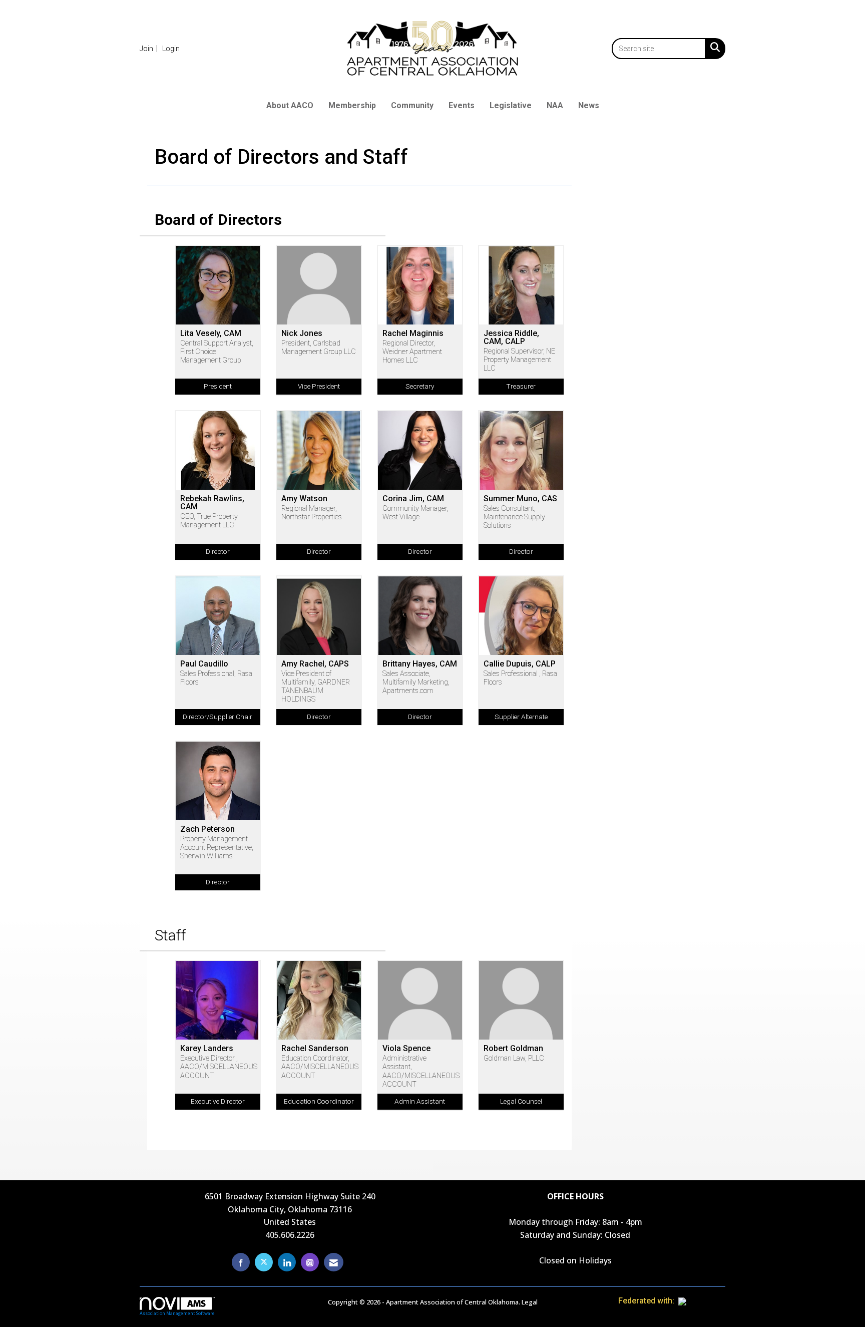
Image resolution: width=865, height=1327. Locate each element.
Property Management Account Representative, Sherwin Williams (216, 848)
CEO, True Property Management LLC (209, 520)
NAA (555, 105)
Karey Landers (206, 1049)
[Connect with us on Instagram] (310, 1262)
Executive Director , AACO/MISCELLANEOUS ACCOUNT (217, 1067)
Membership (352, 105)
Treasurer (521, 386)
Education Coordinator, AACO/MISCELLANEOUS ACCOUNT (318, 1067)
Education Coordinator (319, 1101)
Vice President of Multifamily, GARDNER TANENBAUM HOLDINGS (315, 687)
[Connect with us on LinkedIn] (287, 1262)
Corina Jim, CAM (413, 499)
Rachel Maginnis (413, 333)
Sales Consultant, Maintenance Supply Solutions (514, 517)
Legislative (511, 105)
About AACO (289, 105)
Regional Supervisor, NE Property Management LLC (519, 360)
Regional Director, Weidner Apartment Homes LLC (412, 352)
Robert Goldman (513, 1049)
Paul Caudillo (204, 664)
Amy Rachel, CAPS (315, 664)
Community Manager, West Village (415, 512)
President (218, 386)
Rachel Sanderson (314, 1049)
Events (462, 105)
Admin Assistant (419, 1101)
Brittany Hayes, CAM (419, 664)
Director (218, 551)
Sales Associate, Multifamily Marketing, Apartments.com (416, 683)
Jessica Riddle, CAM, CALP (511, 337)
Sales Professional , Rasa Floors (520, 678)
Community (412, 105)
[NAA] (701, 1300)
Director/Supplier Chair (217, 717)
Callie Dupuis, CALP (520, 664)
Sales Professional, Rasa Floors (216, 678)
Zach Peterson (207, 829)
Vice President (319, 386)
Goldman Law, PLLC (514, 1058)
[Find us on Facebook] (241, 1262)
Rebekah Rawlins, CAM (212, 503)
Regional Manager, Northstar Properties (311, 512)
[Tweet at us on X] (264, 1262)
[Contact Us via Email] (333, 1262)
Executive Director (218, 1101)
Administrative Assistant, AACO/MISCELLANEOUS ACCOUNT (420, 1071)
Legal (530, 1301)
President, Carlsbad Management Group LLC (318, 347)
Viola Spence (406, 1049)
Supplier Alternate (521, 717)
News (588, 105)
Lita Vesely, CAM (210, 333)
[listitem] (150, 48)
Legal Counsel (521, 1101)
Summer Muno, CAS (520, 499)
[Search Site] (713, 47)
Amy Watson (304, 499)
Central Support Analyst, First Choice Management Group (216, 352)
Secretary (419, 386)
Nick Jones (301, 333)
